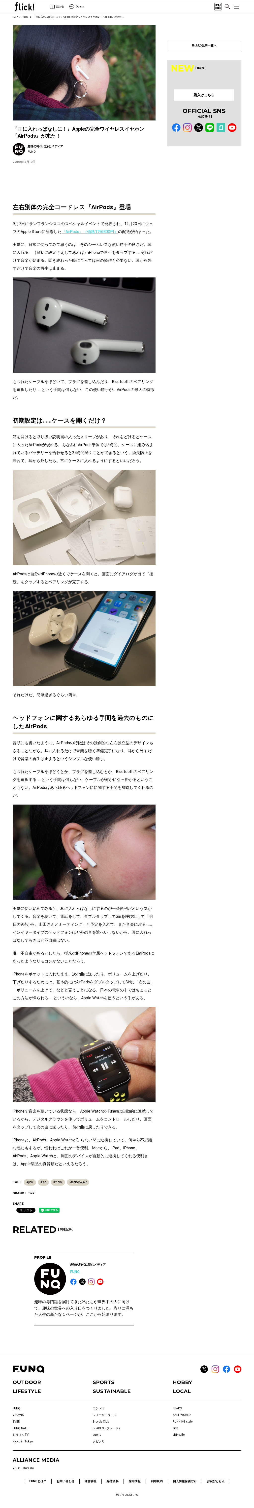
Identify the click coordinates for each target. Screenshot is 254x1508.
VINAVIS (18, 1415)
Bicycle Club (101, 1421)
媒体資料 (113, 1481)
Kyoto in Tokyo (23, 1441)
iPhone (58, 1182)
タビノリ (99, 1441)
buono (97, 1434)
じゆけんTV (21, 1434)
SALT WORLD (182, 1415)
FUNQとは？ (37, 1481)
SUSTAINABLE (112, 1391)
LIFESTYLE (27, 1391)
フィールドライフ (105, 1415)
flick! (25, 16)
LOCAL (182, 1391)
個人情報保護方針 (185, 1481)
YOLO (16, 1468)
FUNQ (75, 1272)
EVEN (16, 1421)
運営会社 (90, 1481)
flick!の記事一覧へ (204, 45)
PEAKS (177, 1408)
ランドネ (99, 1408)
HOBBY (182, 1382)
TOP (15, 16)
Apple (29, 1182)
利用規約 (157, 1481)
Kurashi (28, 1468)
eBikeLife (179, 1434)
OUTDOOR (27, 1382)
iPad (43, 1182)
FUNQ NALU (21, 1428)
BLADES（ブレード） (107, 1428)
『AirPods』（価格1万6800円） (90, 231)
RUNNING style (182, 1421)
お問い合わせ (65, 1481)
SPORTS (103, 1382)
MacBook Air (78, 1182)
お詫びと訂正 (216, 1481)
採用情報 (135, 1481)
